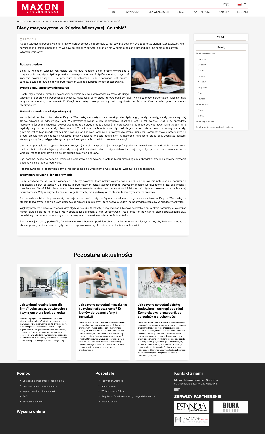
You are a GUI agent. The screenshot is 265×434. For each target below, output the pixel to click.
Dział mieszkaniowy (205, 53)
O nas (180, 12)
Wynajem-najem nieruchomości (40, 391)
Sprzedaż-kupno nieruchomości (40, 386)
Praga (200, 93)
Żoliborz (201, 70)
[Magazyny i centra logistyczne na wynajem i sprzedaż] (191, 420)
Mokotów (202, 64)
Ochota (201, 76)
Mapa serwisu (109, 386)
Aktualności (202, 12)
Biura (200, 110)
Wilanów (201, 81)
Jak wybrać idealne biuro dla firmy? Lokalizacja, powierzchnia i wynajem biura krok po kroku (43, 308)
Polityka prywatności (112, 381)
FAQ (25, 396)
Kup (113, 12)
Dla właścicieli (158, 12)
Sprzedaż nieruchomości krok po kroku (43, 381)
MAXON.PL (21, 21)
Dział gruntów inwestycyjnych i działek (214, 127)
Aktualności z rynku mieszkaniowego (47, 21)
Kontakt (242, 12)
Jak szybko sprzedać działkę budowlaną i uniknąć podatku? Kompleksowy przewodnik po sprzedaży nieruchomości (160, 310)
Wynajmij (132, 12)
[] (227, 4)
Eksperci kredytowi (33, 401)
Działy (221, 47)
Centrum (202, 59)
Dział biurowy (202, 104)
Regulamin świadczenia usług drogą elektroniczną (128, 396)
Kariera (224, 12)
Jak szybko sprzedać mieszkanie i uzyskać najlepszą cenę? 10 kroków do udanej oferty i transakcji (103, 310)
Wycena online (109, 401)
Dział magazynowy (205, 121)
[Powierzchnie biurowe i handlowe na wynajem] (230, 407)
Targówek (202, 87)
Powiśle (201, 98)
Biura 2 (201, 115)
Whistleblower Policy (113, 391)
